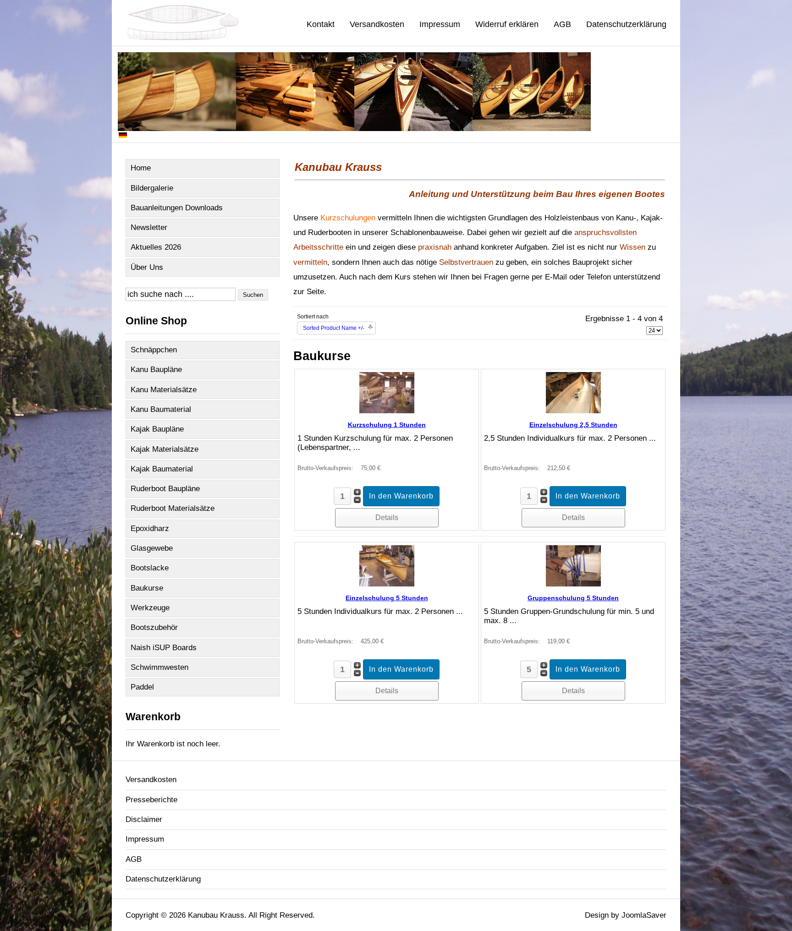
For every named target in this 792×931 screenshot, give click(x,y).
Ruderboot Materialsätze (172, 508)
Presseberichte (151, 799)
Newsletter (149, 227)
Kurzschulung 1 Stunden (387, 424)
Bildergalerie (152, 188)
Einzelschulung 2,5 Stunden (573, 424)
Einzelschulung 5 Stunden (387, 598)
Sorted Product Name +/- (333, 328)
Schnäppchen (154, 349)
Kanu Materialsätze (164, 389)
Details (386, 517)
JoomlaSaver (644, 915)
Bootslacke (150, 568)
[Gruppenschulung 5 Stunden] (573, 584)
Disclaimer (144, 819)
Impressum (439, 24)
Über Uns (147, 267)
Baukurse (147, 588)
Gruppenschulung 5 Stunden (573, 598)
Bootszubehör (154, 627)
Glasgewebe (152, 548)
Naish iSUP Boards (164, 647)
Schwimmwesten (159, 667)
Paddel (142, 687)
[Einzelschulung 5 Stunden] (386, 584)
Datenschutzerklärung (626, 24)
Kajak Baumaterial (162, 469)
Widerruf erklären (507, 24)
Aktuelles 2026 (156, 247)
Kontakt (321, 24)
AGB (562, 24)
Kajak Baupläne (157, 429)
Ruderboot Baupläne (165, 488)
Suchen (253, 294)
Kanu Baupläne (156, 369)
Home (141, 168)
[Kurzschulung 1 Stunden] (386, 410)
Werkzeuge (150, 607)
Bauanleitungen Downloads (177, 207)
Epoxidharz (150, 528)
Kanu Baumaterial (161, 409)
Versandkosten (377, 24)
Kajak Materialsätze (164, 449)
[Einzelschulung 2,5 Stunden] (573, 410)
